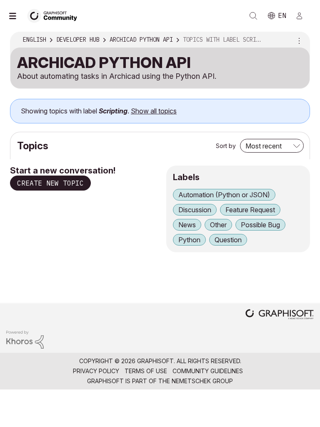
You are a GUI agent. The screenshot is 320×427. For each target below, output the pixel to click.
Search (253, 16)
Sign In (303, 15)
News (187, 225)
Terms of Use (146, 370)
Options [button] (297, 40)
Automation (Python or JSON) (224, 195)
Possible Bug (260, 225)
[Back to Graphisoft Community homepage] (55, 15)
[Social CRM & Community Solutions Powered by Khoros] (25, 339)
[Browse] (16, 15)
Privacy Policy (96, 370)
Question (228, 240)
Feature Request (250, 210)
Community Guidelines (207, 370)
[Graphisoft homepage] (279, 315)
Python (189, 240)
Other (218, 225)
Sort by (226, 145)
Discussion (194, 210)
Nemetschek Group (202, 380)
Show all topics (154, 111)
